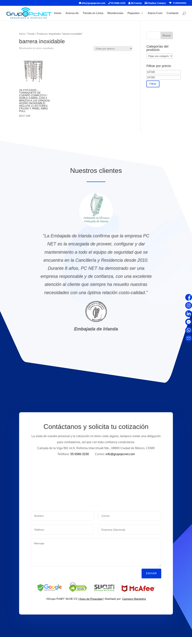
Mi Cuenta (136, 3)
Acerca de (72, 13)
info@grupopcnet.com (93, 3)
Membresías (115, 13)
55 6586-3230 (117, 3)
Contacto (172, 13)
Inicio (57, 13)
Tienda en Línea (93, 13)
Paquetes (134, 13)
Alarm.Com (155, 13)
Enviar (151, 573)
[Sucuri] (104, 590)
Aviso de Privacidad (91, 598)
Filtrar (152, 83)
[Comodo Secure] (78, 590)
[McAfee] (138, 590)
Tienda (30, 33)
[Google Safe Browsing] (49, 590)
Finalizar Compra (156, 3)
